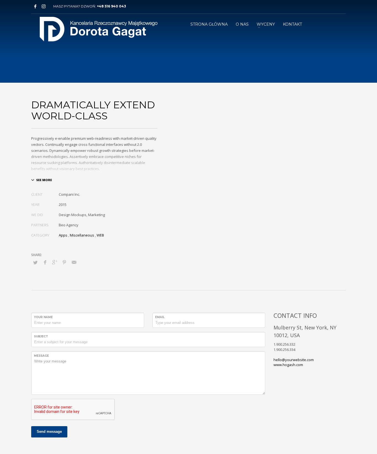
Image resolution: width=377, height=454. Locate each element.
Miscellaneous (82, 235)
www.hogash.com (288, 364)
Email (159, 317)
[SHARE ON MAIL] (74, 262)
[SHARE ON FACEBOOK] (45, 262)
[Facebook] (35, 6)
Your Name (43, 317)
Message (41, 356)
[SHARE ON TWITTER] (35, 262)
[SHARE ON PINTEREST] (64, 262)
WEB (100, 235)
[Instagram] (43, 6)
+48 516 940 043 (111, 6)
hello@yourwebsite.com (294, 359)
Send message (49, 431)
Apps (63, 235)
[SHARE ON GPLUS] (55, 262)
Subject (41, 336)
